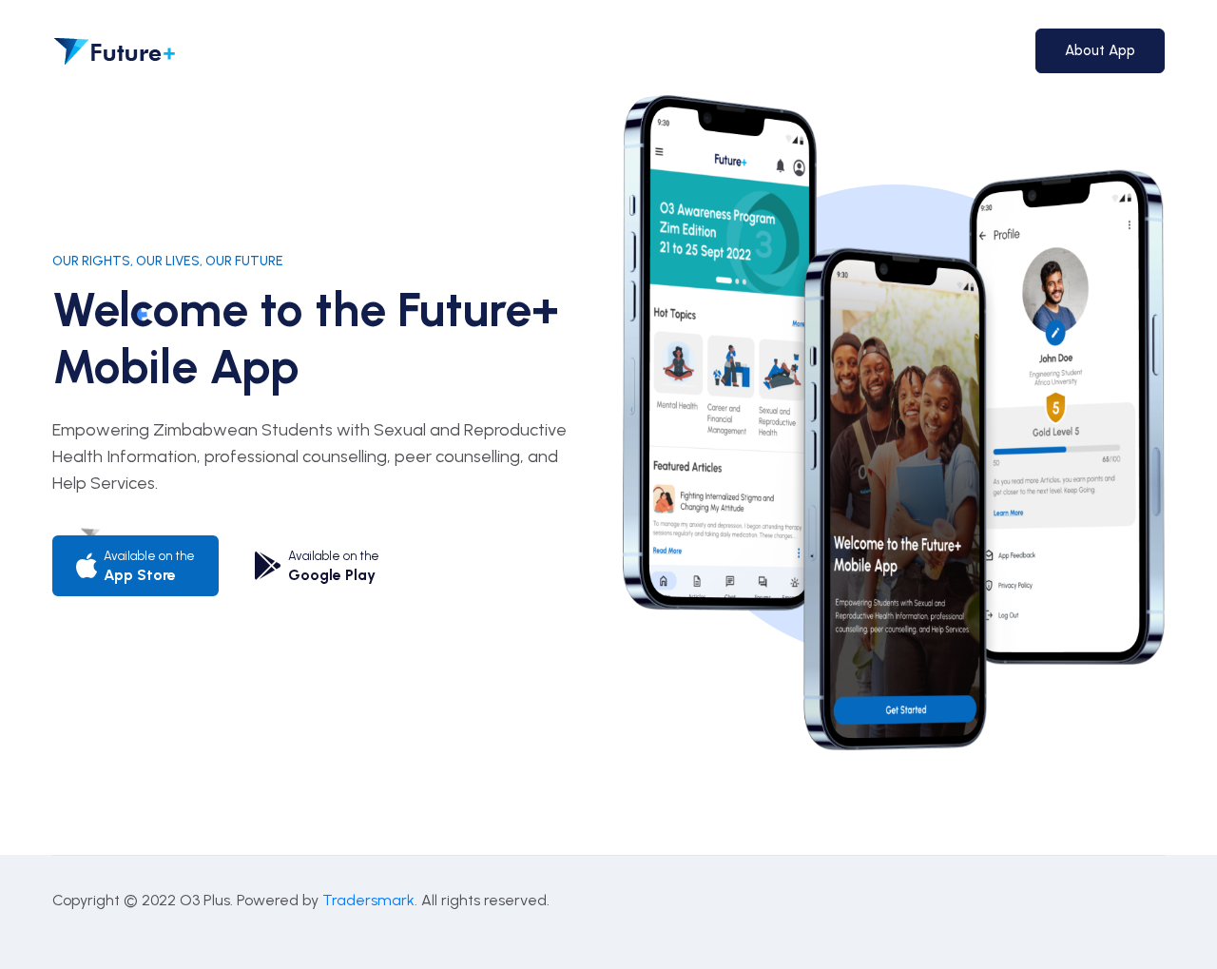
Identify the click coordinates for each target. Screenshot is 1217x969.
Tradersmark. (369, 900)
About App (1100, 50)
